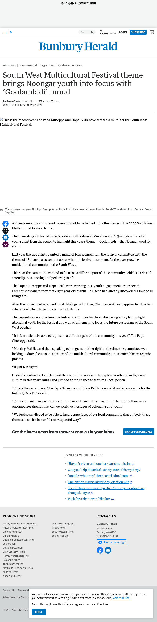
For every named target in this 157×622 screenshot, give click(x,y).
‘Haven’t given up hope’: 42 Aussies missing (100, 463)
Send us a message (114, 542)
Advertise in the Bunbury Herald (20, 597)
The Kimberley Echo (13, 563)
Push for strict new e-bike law (89, 499)
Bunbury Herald (28, 65)
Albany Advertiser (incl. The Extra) (20, 523)
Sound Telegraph (60, 535)
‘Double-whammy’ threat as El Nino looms (98, 476)
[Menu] (4, 32)
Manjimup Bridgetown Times (18, 567)
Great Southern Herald (14, 551)
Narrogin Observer (12, 575)
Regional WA (47, 65)
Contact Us (9, 590)
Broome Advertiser (12, 531)
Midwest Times (10, 571)
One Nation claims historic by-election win (98, 482)
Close (39, 612)
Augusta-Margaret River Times (18, 527)
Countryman (9, 543)
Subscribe (138, 32)
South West (9, 65)
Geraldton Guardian (13, 547)
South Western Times (70, 65)
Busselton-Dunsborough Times (18, 539)
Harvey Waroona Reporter (16, 555)
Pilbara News (58, 527)
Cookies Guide (120, 598)
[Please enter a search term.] (92, 32)
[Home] (10, 32)
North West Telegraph (63, 523)
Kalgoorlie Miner (11, 559)
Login (123, 32)
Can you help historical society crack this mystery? (104, 470)
